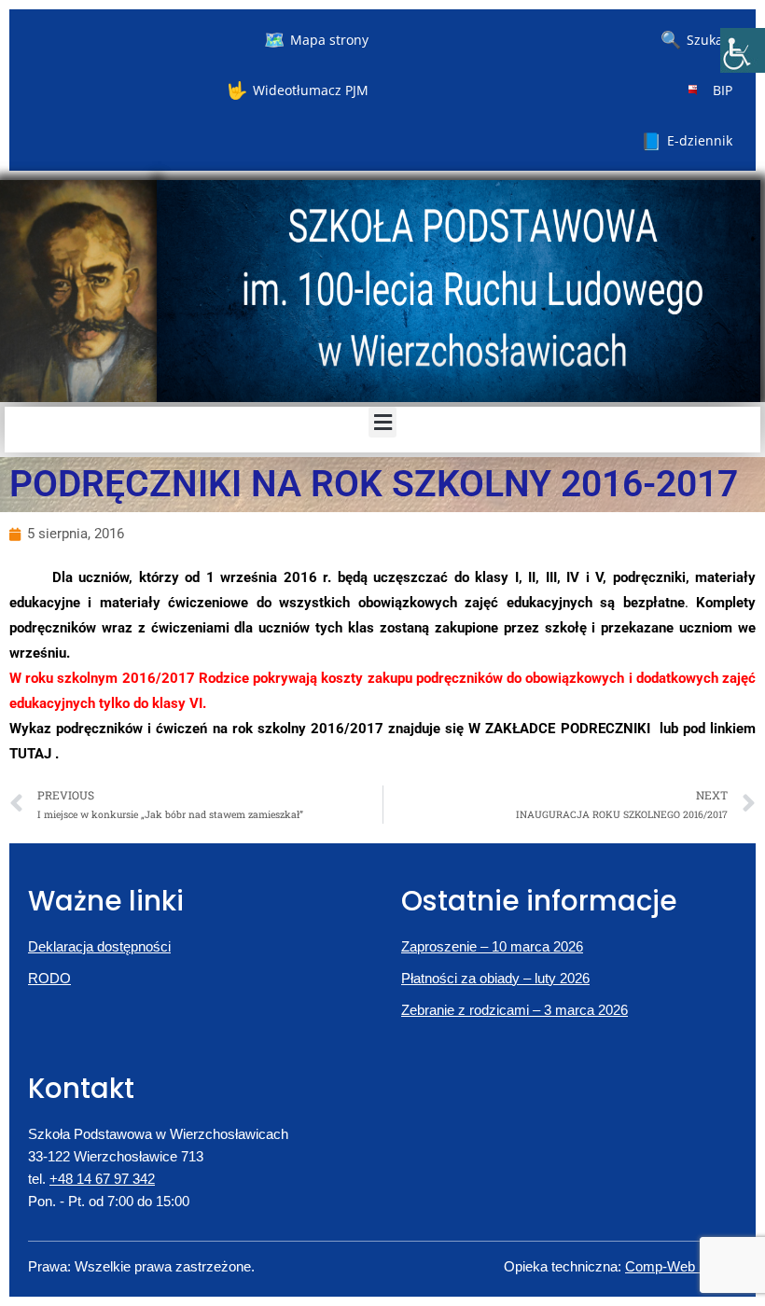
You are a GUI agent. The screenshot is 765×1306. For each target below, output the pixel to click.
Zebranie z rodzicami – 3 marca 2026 (514, 1010)
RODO (49, 978)
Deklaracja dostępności (99, 946)
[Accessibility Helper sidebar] (742, 50)
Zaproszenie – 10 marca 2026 (492, 946)
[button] (382, 422)
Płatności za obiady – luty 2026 (495, 978)
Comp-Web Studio (681, 1266)
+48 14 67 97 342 (102, 1179)
